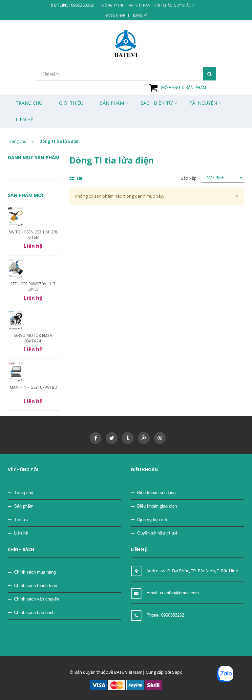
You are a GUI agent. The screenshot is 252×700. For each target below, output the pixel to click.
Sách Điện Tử (157, 103)
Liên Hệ (24, 119)
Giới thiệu (71, 103)
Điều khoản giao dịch (157, 506)
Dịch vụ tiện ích (152, 519)
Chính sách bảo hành (34, 612)
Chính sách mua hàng (35, 572)
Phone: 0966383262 (165, 615)
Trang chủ (23, 492)
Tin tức (21, 519)
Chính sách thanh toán (35, 585)
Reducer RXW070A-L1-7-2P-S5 (33, 286)
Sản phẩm (23, 506)
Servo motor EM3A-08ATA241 (33, 338)
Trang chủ (29, 103)
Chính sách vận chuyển (36, 599)
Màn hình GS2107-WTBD (33, 387)
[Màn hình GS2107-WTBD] (15, 371)
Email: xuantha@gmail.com (172, 592)
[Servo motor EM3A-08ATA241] (15, 320)
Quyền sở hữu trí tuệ (157, 533)
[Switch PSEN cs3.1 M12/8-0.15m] (15, 216)
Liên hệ (21, 533)
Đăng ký (140, 15)
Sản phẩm (112, 103)
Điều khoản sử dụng (156, 492)
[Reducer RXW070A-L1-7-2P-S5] (15, 268)
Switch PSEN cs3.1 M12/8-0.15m (33, 234)
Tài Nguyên (203, 103)
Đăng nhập (115, 15)
